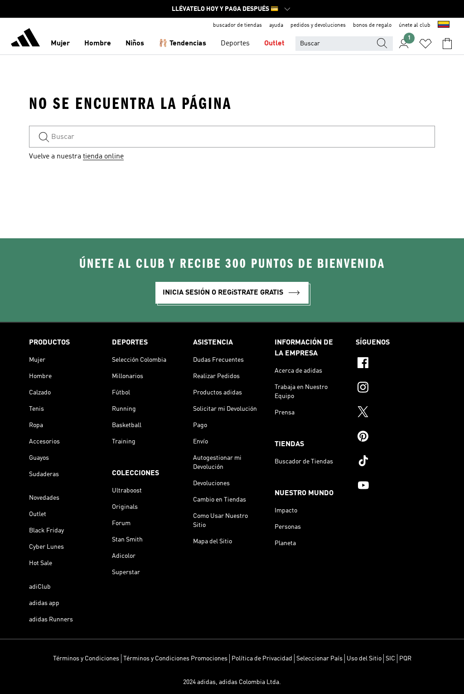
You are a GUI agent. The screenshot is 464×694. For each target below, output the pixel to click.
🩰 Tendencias (182, 43)
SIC (390, 658)
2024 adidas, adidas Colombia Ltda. (232, 682)
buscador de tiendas (237, 25)
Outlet (274, 43)
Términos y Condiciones (86, 658)
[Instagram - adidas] (395, 388)
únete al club (414, 25)
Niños (135, 43)
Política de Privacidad (262, 658)
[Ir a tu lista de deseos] (425, 43)
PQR (405, 658)
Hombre (97, 43)
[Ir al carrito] (447, 43)
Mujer (60, 43)
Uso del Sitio (364, 658)
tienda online (103, 156)
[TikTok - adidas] (395, 462)
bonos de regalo (372, 25)
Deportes (235, 43)
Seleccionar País (319, 658)
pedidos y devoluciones (318, 25)
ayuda (276, 25)
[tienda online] (25, 39)
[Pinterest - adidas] (395, 437)
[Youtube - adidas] (395, 486)
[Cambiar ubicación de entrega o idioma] (443, 25)
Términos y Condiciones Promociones (175, 658)
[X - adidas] (395, 413)
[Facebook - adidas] (395, 364)
